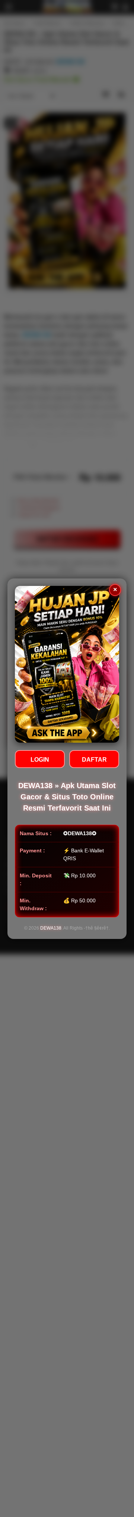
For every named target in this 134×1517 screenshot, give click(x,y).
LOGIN (40, 759)
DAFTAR (94, 759)
